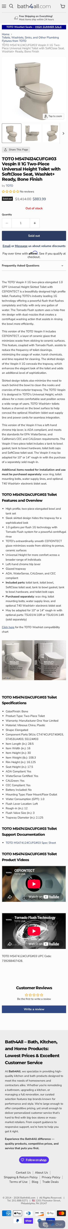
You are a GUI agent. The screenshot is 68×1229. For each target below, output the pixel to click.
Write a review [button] (34, 1009)
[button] (11, 191)
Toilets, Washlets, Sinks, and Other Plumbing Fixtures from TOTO (30, 39)
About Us (41, 1173)
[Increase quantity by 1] (35, 223)
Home (5, 34)
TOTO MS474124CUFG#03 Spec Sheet (31, 843)
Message (21, 246)
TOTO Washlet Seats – (34, 27)
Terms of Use (18, 1182)
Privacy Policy (51, 1177)
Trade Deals (50, 1182)
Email (7, 246)
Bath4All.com (27, 1197)
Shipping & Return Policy (21, 1177)
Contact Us (23, 1173)
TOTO (9, 186)
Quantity (7, 214)
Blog (35, 1182)
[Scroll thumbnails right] (63, 133)
